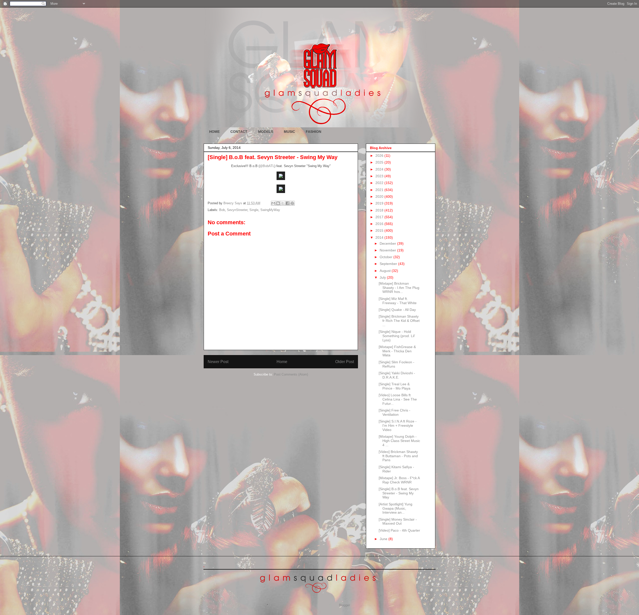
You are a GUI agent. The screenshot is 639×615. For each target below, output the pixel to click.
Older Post (344, 362)
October (386, 257)
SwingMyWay (270, 210)
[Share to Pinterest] (292, 203)
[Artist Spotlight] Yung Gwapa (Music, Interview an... (395, 508)
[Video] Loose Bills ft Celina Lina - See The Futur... (398, 399)
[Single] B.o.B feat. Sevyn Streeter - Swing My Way (399, 493)
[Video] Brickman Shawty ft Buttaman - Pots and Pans (398, 456)
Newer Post (218, 362)
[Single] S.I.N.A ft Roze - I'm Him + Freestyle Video (398, 425)
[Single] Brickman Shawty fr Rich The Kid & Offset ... (399, 320)
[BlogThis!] (278, 203)
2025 (379, 162)
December (388, 243)
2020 (379, 197)
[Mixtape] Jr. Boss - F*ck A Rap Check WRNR (399, 480)
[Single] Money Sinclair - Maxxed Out (398, 521)
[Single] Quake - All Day (397, 310)
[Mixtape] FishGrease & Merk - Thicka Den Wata (397, 351)
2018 (379, 210)
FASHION (313, 132)
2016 (379, 224)
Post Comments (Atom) (291, 374)
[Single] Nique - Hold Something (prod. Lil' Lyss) (397, 336)
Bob (222, 210)
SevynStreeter (237, 210)
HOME (214, 132)
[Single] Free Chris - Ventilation (394, 412)
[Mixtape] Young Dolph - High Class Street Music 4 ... (399, 440)
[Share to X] (282, 203)
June (384, 539)
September (389, 264)
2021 (379, 190)
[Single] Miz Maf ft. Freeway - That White (398, 301)
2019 (379, 203)
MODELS (265, 132)
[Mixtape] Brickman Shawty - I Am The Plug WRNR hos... (399, 287)
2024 (379, 169)
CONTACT (238, 132)
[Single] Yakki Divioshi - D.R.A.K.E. (397, 375)
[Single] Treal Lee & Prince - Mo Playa (394, 386)
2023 (379, 176)
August (386, 271)
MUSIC (289, 132)
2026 (379, 156)
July (383, 277)
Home (282, 362)
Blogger (344, 605)
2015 (379, 230)
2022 (379, 183)
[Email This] (273, 203)
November (388, 250)
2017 (379, 217)
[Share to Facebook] (287, 203)
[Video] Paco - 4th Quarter (399, 530)
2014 (379, 237)
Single (253, 210)
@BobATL (267, 166)
